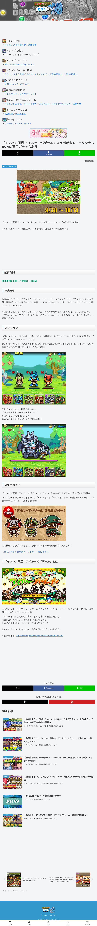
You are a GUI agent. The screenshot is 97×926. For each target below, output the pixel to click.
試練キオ (32, 45)
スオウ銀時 (18, 74)
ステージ (9, 123)
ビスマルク (44, 104)
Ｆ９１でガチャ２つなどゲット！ (21, 94)
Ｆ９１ (8, 45)
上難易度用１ (55, 74)
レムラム (17, 104)
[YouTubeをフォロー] (72, 702)
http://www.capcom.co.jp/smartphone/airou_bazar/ (39, 635)
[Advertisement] (48, 31)
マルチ (44, 74)
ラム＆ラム (20, 114)
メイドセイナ (19, 45)
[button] (90, 545)
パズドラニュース (10, 166)
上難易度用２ (70, 74)
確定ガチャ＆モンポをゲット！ (19, 64)
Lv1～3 (18, 123)
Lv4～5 (27, 123)
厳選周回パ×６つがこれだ (17, 84)
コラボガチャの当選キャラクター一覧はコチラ (26, 552)
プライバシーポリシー (48, 915)
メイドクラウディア (61, 104)
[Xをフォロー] (25, 702)
